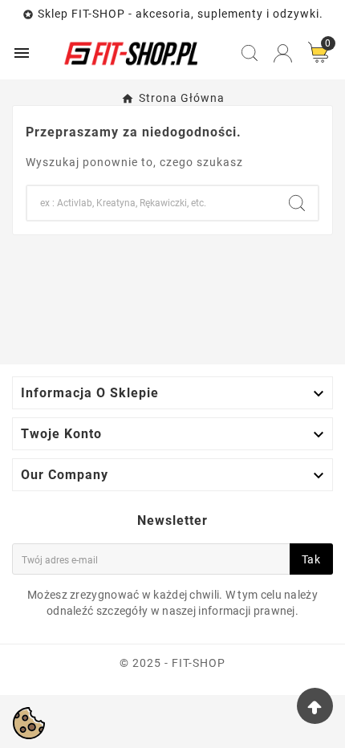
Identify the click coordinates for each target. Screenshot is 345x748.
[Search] (297, 203)
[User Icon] (283, 53)
